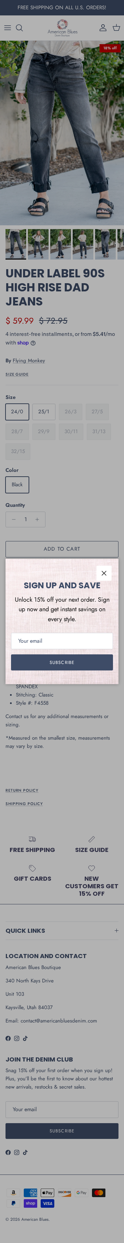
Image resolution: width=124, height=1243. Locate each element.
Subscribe (62, 662)
